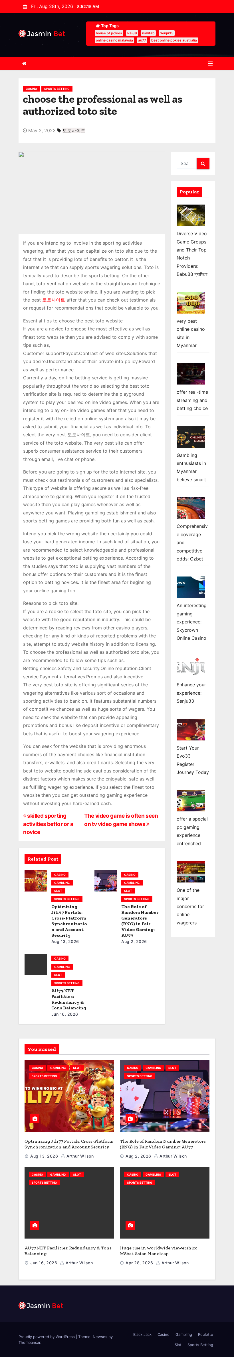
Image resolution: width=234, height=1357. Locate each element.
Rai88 (132, 33)
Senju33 (167, 33)
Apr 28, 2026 (139, 1262)
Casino (31, 88)
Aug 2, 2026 (134, 941)
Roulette (205, 1334)
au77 (142, 40)
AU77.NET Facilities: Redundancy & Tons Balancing (68, 999)
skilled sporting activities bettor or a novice (48, 823)
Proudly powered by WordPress (47, 1336)
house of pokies (109, 33)
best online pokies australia (174, 40)
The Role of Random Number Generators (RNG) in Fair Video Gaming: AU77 (139, 921)
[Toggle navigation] (210, 63)
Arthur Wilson (79, 1156)
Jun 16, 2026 (64, 1014)
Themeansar (29, 1342)
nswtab (148, 33)
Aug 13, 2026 (65, 941)
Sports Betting (57, 88)
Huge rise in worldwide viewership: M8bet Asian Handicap (158, 1250)
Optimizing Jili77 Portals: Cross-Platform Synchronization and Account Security (69, 921)
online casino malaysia (114, 40)
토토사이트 (73, 130)
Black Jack (142, 1334)
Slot (58, 890)
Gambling (62, 882)
